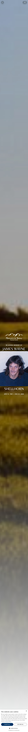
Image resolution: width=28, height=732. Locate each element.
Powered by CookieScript (14, 730)
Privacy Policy (8, 721)
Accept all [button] (7, 724)
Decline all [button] (20, 724)
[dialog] (14, 720)
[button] (14, 728)
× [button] (26, 711)
